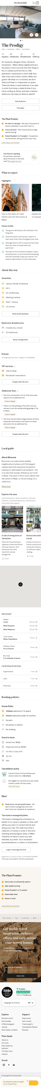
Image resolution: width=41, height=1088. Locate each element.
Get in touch (26, 1021)
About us (5, 1040)
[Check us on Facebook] (9, 1065)
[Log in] (35, 3)
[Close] (27, 1081)
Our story (5, 1043)
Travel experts (27, 1024)
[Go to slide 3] (24, 40)
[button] (20, 2)
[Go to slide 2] (22, 40)
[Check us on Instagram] (4, 1065)
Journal (4, 1027)
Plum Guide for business (7, 1047)
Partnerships (6, 1021)
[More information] (15, 366)
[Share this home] (31, 35)
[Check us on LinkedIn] (14, 1065)
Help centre (26, 1018)
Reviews (25, 1030)
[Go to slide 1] (20, 40)
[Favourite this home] (37, 35)
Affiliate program (8, 1024)
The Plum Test (7, 1051)
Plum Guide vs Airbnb (9, 1030)
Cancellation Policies (30, 1027)
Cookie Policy (12, 1084)
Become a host (7, 1018)
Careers (5, 1054)
